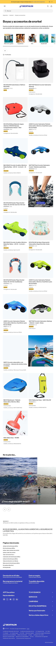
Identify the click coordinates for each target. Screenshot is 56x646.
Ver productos (40, 362)
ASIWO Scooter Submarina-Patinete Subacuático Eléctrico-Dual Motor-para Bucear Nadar (40, 125)
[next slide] (8, 509)
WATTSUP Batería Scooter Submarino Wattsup (40, 85)
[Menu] (4, 6)
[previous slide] (4, 509)
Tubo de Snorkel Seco (8, 554)
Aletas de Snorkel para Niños (10, 546)
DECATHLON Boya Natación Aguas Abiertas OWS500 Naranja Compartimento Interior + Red (14, 125)
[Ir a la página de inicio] (26, 6)
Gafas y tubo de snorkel (9, 552)
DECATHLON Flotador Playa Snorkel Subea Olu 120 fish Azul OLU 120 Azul (14, 203)
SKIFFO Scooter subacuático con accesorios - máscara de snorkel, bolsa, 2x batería (15, 364)
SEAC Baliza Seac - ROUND (11, 437)
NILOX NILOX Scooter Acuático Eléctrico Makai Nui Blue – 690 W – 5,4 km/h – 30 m (15, 166)
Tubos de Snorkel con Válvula (10, 561)
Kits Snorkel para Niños (9, 548)
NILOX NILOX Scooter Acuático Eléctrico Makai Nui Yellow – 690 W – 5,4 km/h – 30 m (15, 244)
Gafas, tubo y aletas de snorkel (11, 550)
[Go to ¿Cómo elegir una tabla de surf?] (34, 501)
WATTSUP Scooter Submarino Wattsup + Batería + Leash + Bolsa (40, 322)
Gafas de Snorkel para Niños (10, 558)
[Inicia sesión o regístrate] (48, 6)
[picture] (15, 70)
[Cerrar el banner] (52, 2)
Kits (32, 43)
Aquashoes (20, 43)
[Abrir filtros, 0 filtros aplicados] (5, 50)
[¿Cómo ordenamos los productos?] (3, 54)
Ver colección (40, 202)
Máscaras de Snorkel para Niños (11, 563)
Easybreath (44, 43)
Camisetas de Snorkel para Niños (11, 556)
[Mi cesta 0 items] (51, 6)
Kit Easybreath (6, 567)
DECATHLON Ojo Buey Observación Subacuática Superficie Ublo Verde (39, 243)
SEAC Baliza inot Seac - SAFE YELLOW (40, 400)
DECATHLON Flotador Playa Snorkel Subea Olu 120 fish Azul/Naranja (14, 281)
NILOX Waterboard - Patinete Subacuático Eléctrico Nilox (12, 401)
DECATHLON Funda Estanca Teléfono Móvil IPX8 (14, 85)
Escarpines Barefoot (8, 565)
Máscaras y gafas (8, 43)
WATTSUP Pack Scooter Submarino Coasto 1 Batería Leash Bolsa (39, 166)
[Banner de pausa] (49, 2)
